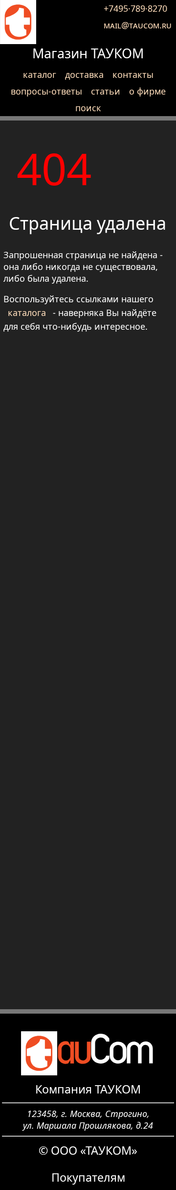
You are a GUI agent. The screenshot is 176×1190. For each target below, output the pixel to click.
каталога (27, 312)
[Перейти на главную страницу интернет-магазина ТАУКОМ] (18, 22)
